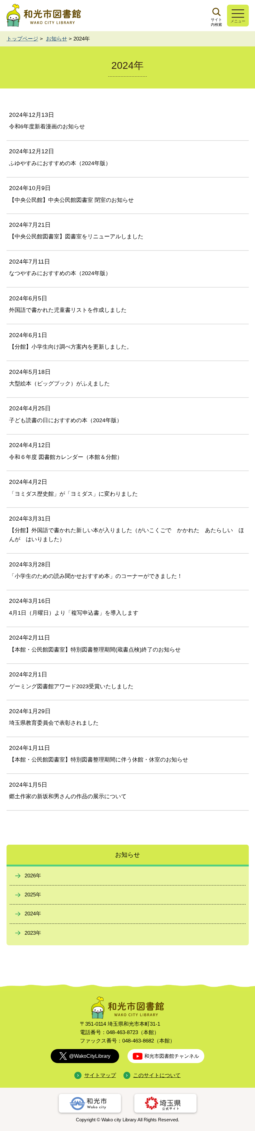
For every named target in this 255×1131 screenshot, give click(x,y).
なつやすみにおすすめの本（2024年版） (60, 273)
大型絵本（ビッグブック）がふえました (59, 383)
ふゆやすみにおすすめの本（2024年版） (60, 163)
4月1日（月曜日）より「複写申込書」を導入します (73, 613)
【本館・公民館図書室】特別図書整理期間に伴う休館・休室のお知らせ (98, 759)
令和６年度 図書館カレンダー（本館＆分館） (66, 457)
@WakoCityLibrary (89, 1056)
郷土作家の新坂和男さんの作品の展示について (68, 796)
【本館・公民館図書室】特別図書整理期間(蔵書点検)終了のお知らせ (95, 650)
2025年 (33, 895)
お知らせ (56, 39)
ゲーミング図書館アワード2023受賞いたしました (71, 686)
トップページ (22, 39)
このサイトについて (157, 1075)
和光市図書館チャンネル (171, 1056)
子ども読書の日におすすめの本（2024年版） (65, 420)
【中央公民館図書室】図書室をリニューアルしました (76, 236)
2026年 (33, 876)
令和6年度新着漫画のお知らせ (47, 126)
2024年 (33, 914)
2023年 (33, 933)
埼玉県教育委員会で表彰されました (54, 723)
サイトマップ (100, 1075)
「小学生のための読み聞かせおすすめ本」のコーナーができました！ (96, 576)
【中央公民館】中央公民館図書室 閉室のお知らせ (71, 200)
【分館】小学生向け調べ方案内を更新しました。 (70, 347)
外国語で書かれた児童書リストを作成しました (68, 310)
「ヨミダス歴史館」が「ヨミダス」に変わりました (73, 494)
